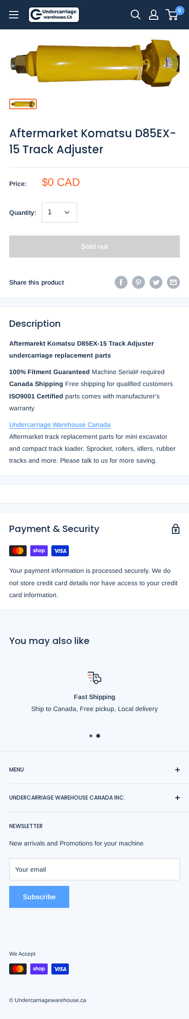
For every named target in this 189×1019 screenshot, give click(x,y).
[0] (172, 14)
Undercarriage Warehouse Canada (60, 424)
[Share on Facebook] (121, 282)
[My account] (153, 15)
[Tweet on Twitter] (156, 282)
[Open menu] (13, 14)
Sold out (94, 246)
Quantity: (22, 212)
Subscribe (39, 897)
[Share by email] (173, 282)
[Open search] (136, 15)
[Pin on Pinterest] (138, 282)
